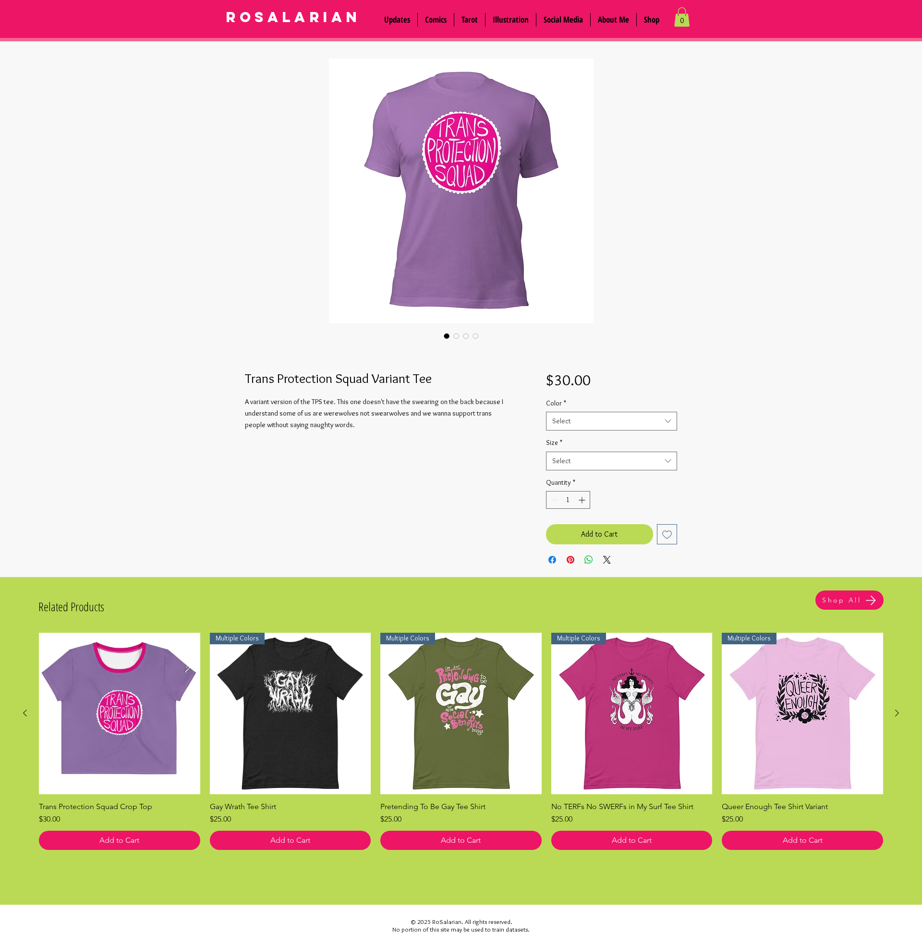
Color (556, 403)
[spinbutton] (568, 500)
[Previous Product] (25, 713)
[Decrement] (553, 500)
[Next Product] (897, 713)
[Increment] (583, 500)
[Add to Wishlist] (667, 534)
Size (554, 442)
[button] (563, 19)
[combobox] (611, 421)
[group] (461, 741)
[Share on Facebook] (552, 560)
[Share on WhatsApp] (588, 560)
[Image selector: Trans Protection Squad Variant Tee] (446, 336)
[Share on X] (607, 560)
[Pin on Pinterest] (570, 560)
